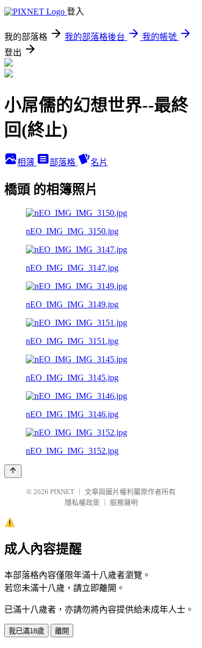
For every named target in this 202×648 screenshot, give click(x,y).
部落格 (64, 162)
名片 (99, 162)
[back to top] (13, 471)
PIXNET (62, 492)
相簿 (27, 162)
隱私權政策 (82, 502)
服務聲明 (124, 502)
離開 (62, 631)
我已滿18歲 (26, 631)
